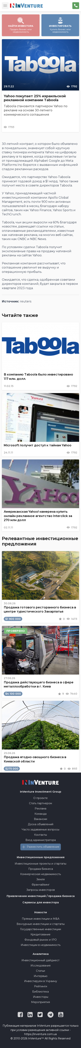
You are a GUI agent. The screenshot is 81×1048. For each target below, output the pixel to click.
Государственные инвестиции (40, 929)
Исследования (40, 965)
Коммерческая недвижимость (40, 874)
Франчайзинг (41, 884)
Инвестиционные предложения (40, 857)
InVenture (40, 791)
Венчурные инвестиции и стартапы (41, 924)
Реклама (40, 808)
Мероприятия (40, 1002)
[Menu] (5, 5)
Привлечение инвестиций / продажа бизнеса (41, 896)
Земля (40, 879)
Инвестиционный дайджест (40, 960)
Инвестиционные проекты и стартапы (40, 863)
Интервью (40, 976)
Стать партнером (40, 803)
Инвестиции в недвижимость (40, 945)
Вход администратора (40, 840)
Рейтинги (40, 986)
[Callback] (75, 5)
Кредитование (40, 934)
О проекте (40, 798)
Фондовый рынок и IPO (40, 939)
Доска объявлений (40, 824)
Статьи (40, 970)
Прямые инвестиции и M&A (40, 918)
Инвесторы (40, 997)
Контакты (40, 834)
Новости (40, 912)
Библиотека (40, 991)
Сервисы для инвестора (40, 902)
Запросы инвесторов (40, 890)
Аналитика (41, 954)
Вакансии (40, 819)
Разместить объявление (43, 846)
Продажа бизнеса (40, 869)
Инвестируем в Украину (40, 981)
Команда (40, 813)
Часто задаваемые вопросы (40, 829)
